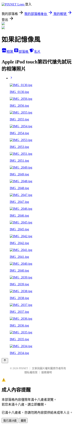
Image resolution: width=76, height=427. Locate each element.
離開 (23, 420)
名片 (37, 51)
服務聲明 (46, 372)
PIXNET (23, 368)
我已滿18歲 (10, 420)
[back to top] (5, 360)
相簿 (10, 51)
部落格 (24, 51)
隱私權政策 (30, 372)
